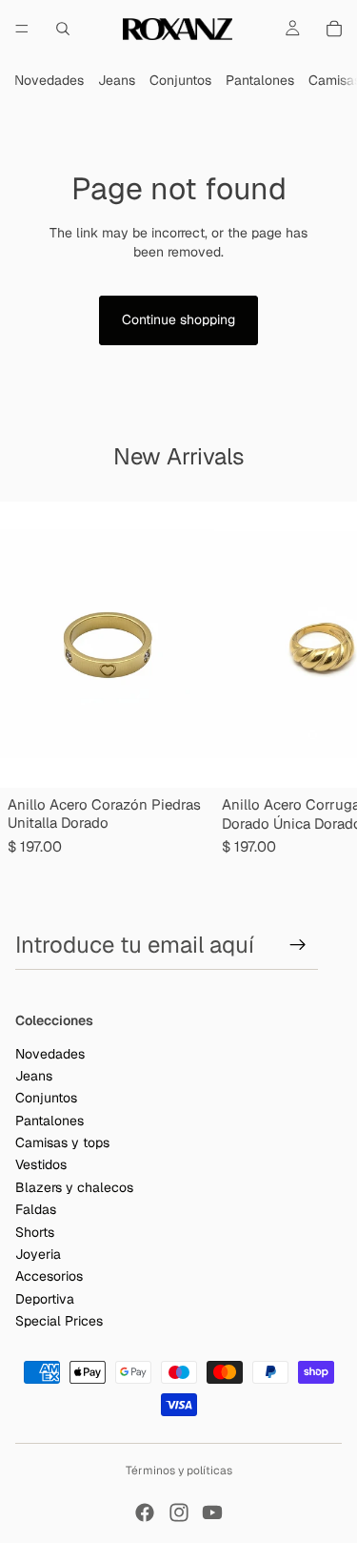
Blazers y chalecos (74, 1187)
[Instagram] (179, 1512)
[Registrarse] (298, 945)
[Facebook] (144, 1512)
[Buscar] (63, 29)
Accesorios (49, 1276)
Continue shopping (178, 319)
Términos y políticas (179, 1470)
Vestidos (41, 1164)
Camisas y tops (62, 1142)
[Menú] (22, 29)
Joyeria (38, 1254)
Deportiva (44, 1298)
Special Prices (59, 1320)
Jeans (116, 80)
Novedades (49, 80)
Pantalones (260, 80)
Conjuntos (180, 80)
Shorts (34, 1231)
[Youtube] (212, 1512)
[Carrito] (334, 29)
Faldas (35, 1209)
